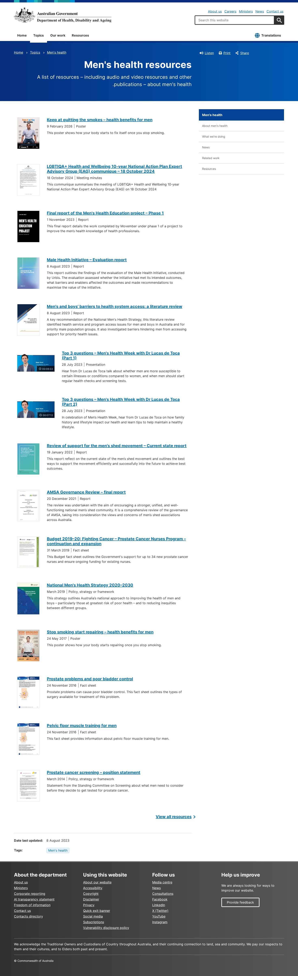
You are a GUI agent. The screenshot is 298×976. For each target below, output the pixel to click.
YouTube (158, 916)
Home (22, 35)
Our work (57, 35)
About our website (97, 882)
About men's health (214, 125)
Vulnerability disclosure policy (106, 928)
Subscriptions (93, 922)
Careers (230, 11)
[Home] (62, 15)
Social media (93, 916)
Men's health (56, 52)
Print (226, 53)
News (259, 11)
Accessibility (92, 888)
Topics (38, 35)
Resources (80, 35)
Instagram (159, 922)
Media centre (162, 882)
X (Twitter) (160, 911)
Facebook (159, 899)
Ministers (246, 11)
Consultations (162, 894)
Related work (211, 158)
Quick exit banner (96, 911)
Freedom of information (32, 905)
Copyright (91, 894)
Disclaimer (91, 899)
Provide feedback (240, 902)
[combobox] (234, 20)
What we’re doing (213, 136)
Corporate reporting (29, 894)
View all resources (174, 816)
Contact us (275, 11)
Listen (209, 53)
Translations (271, 35)
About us (215, 11)
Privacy (88, 905)
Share (244, 53)
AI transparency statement (34, 899)
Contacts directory (28, 916)
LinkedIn (158, 905)
